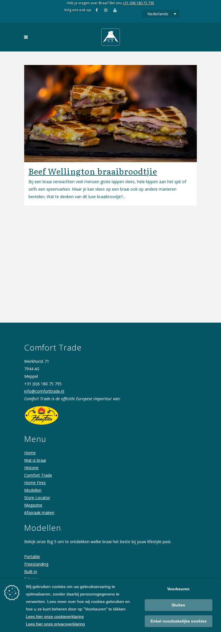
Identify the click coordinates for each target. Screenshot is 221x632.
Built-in (30, 571)
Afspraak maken (39, 512)
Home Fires (35, 482)
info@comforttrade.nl (44, 391)
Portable (32, 556)
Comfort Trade (38, 475)
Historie (31, 467)
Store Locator (37, 497)
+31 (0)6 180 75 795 (138, 3)
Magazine (33, 505)
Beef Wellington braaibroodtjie (92, 171)
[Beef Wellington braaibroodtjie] (110, 113)
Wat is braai (35, 460)
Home (30, 452)
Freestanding (36, 564)
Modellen (32, 490)
